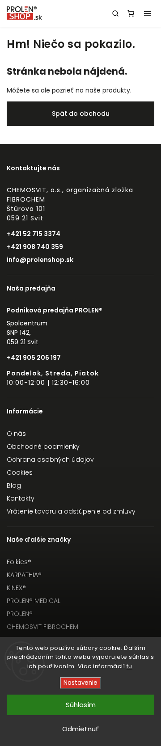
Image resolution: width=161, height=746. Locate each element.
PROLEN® (20, 613)
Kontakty (20, 498)
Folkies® (19, 561)
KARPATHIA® (24, 574)
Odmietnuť (80, 728)
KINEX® (16, 587)
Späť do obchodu (81, 113)
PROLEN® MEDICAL (33, 600)
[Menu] (148, 13)
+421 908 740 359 (35, 246)
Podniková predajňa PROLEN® (54, 310)
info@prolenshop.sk (40, 259)
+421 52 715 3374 (33, 233)
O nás (16, 433)
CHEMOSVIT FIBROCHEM (42, 626)
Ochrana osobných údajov (50, 459)
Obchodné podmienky (43, 446)
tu (129, 666)
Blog (14, 485)
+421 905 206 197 (34, 357)
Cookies (20, 472)
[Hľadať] (115, 13)
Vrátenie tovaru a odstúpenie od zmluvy (71, 511)
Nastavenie (80, 683)
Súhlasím (81, 704)
